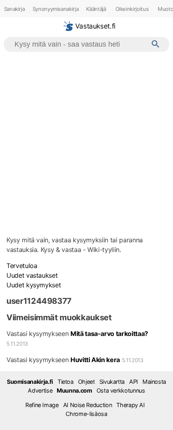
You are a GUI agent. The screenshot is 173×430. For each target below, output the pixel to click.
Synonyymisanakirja (56, 9)
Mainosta (154, 381)
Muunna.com (74, 390)
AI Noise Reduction (87, 404)
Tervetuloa (21, 266)
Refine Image (42, 404)
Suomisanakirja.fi (30, 381)
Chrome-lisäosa (86, 413)
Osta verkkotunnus (121, 390)
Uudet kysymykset (33, 285)
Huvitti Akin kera (95, 360)
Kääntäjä (96, 9)
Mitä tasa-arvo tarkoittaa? (109, 334)
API (133, 381)
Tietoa (66, 381)
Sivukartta (112, 381)
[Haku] (155, 44)
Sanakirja (14, 9)
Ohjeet (86, 381)
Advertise (40, 390)
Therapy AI (130, 404)
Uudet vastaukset (32, 275)
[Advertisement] (86, 142)
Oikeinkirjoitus (132, 9)
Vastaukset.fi (94, 26)
